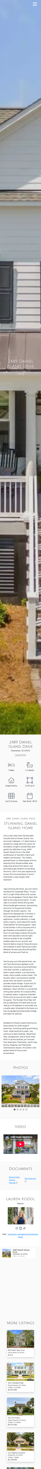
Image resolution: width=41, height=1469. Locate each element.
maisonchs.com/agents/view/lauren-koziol (23, 1235)
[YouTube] (20, 1228)
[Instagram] (16, 1228)
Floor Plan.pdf (30, 1178)
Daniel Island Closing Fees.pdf (14, 1180)
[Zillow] (24, 1228)
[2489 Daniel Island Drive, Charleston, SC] (20, 1089)
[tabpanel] (3, 1105)
